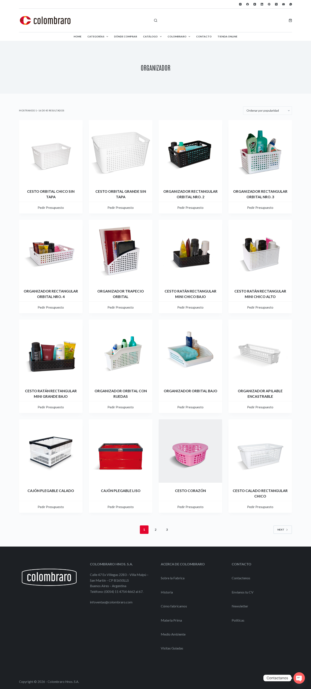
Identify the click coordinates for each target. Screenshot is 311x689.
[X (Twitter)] (276, 4)
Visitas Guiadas (172, 648)
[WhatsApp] (290, 4)
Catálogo (150, 36)
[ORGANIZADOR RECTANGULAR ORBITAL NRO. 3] (260, 151)
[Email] (283, 4)
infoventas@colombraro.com (111, 602)
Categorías (95, 36)
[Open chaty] (299, 678)
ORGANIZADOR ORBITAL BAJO (190, 391)
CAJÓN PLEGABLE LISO (120, 490)
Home (77, 36)
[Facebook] (247, 4)
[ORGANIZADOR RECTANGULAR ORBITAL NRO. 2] (190, 151)
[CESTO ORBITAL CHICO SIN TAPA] (51, 151)
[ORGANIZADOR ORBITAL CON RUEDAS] (120, 351)
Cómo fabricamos (174, 606)
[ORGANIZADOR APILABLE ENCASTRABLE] (260, 351)
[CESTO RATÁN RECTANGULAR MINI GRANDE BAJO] (51, 351)
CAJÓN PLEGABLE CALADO (51, 490)
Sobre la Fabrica (172, 578)
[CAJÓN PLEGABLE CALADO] (51, 451)
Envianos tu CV (242, 592)
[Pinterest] (269, 4)
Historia (167, 592)
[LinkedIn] (262, 4)
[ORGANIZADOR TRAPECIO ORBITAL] (120, 251)
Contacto (204, 36)
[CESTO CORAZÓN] (190, 451)
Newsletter (240, 606)
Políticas (238, 620)
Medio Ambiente (173, 634)
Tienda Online (227, 36)
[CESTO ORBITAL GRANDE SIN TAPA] (120, 151)
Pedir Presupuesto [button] (51, 207)
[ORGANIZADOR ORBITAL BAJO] (190, 351)
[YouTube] (254, 4)
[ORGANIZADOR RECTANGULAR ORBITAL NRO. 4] (51, 251)
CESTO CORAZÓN (190, 490)
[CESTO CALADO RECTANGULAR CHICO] (260, 451)
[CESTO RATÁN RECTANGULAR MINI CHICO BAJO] (190, 251)
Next (280, 529)
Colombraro (177, 36)
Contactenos (241, 578)
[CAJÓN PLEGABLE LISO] (120, 451)
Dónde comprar (125, 36)
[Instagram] (240, 4)
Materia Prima (171, 620)
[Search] (155, 20)
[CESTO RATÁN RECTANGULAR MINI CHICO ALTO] (260, 251)
